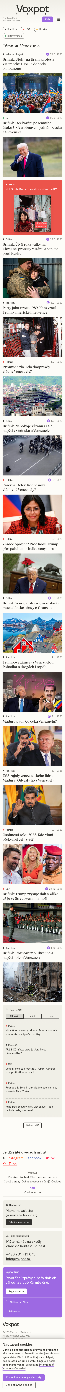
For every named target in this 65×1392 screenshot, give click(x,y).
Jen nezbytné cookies (19, 1385)
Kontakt (24, 1177)
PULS (12, 184)
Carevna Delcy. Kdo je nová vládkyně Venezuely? (24, 487)
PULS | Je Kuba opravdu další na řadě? (31, 189)
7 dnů (32, 1016)
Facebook (33, 1158)
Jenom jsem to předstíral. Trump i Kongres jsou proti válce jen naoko (30, 1070)
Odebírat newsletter (19, 1222)
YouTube (10, 1164)
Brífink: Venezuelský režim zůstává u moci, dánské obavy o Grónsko (31, 606)
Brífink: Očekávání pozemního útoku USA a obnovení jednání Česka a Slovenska (32, 127)
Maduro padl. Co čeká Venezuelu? (30, 721)
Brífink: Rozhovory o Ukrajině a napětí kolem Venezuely (28, 955)
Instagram (15, 1158)
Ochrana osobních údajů (36, 1181)
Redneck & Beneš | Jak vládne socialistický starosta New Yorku (31, 1089)
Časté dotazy (12, 1181)
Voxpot (32, 1173)
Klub (47, 19)
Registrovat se (16, 1291)
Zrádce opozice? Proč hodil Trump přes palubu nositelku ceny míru (30, 546)
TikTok (49, 1158)
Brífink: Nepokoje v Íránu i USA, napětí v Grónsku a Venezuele (28, 428)
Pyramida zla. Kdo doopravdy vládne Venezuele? (26, 369)
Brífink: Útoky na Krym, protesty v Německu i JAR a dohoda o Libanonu (28, 64)
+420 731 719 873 (21, 1254)
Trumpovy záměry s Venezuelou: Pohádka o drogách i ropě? (28, 665)
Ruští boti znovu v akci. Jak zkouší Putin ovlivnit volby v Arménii (29, 1108)
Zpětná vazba (32, 1192)
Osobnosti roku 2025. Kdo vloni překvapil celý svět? (28, 837)
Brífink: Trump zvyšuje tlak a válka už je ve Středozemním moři (30, 896)
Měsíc (50, 1016)
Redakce (13, 1177)
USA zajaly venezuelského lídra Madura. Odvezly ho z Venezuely (28, 778)
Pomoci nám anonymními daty (23, 1377)
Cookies (56, 1181)
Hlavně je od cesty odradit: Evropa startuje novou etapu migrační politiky (31, 1032)
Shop (33, 1177)
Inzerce (42, 1177)
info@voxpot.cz (18, 1259)
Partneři (52, 1177)
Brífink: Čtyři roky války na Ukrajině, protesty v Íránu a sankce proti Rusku (30, 249)
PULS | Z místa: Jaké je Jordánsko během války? (26, 1051)
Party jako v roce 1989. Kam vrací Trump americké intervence (29, 310)
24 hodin (14, 1016)
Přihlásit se (14, 1311)
